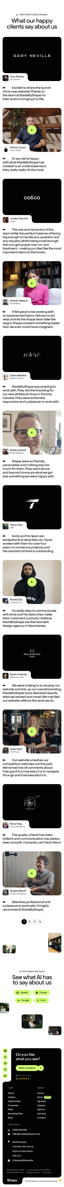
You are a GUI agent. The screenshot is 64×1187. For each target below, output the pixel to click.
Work (40, 1097)
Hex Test (41, 1114)
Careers (41, 1105)
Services (41, 1101)
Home (40, 1093)
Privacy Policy (47, 1172)
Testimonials (14, 1101)
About (11, 1093)
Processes (13, 1105)
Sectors (41, 1110)
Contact (41, 1118)
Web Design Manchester (15, 1172)
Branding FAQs (15, 1114)
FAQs (10, 1110)
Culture (11, 1097)
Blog (10, 1118)
